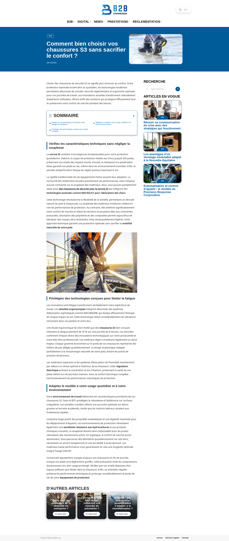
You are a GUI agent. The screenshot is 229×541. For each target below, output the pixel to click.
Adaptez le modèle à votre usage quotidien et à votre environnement (113, 123)
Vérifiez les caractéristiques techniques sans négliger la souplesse (68, 123)
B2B (50, 36)
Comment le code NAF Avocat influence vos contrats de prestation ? (91, 503)
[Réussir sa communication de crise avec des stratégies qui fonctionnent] (162, 110)
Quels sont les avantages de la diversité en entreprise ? (61, 504)
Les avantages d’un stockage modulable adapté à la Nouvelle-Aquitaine (162, 157)
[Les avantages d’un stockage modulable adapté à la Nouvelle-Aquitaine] (162, 141)
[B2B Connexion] (114, 10)
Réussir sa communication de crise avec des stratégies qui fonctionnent (162, 125)
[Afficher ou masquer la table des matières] (106, 116)
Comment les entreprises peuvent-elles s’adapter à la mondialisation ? (122, 503)
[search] (180, 10)
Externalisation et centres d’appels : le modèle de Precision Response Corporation (161, 190)
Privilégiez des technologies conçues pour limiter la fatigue (70, 130)
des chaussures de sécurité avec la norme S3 (83, 188)
